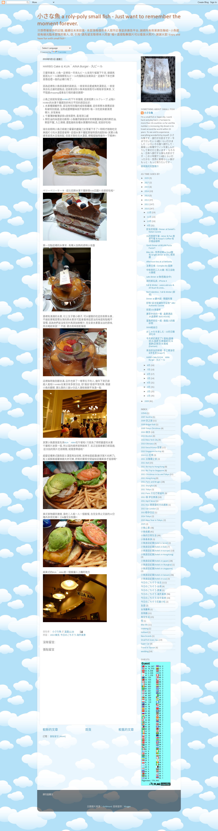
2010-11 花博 (147, 455)
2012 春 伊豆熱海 (149, 497)
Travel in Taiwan (148, 648)
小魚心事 (145, 528)
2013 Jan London (148, 509)
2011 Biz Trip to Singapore (152, 471)
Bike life (144, 625)
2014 (146, 191)
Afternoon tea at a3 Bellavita (159, 262)
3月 (149, 387)
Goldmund (107, 807)
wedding (144, 652)
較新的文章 (50, 730)
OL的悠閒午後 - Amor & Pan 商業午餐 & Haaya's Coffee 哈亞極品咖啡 (160, 238)
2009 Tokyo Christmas (151, 428)
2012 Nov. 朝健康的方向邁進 (154, 505)
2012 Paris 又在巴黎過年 (152, 493)
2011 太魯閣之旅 (149, 459)
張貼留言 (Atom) (58, 737)
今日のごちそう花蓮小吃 (153, 602)
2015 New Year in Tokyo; (152, 520)
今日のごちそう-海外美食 (73, 635)
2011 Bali (145, 463)
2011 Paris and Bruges (151, 482)
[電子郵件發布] (81, 632)
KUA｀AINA (70, 443)
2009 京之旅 (147, 421)
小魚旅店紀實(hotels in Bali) (154, 547)
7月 (149, 370)
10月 (149, 221)
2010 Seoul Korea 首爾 (151, 448)
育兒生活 (145, 617)
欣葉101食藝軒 (153, 310)
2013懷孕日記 (147, 513)
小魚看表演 (146, 539)
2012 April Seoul (148, 501)
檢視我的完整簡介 (150, 166)
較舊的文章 (126, 730)
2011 (146, 204)
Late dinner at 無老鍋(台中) (158, 277)
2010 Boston (146, 436)
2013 (146, 196)
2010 (146, 209)
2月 (149, 392)
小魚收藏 (145, 532)
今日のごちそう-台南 (151, 587)
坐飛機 (144, 613)
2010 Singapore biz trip (151, 451)
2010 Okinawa (147, 444)
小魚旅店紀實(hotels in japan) (155, 561)
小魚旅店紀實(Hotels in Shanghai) (156, 565)
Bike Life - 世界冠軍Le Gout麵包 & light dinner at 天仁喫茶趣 (160, 255)
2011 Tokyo (146, 490)
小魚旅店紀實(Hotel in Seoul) (154, 543)
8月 (149, 365)
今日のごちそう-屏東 (151, 590)
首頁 (88, 730)
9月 (149, 226)
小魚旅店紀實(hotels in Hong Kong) (157, 555)
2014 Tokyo (146, 516)
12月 (149, 213)
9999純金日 (152, 328)
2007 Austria (146, 417)
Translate (62, 52)
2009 (146, 401)
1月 (149, 396)
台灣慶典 (145, 610)
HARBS (65, 99)
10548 (144, 413)
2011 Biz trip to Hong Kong (152, 467)
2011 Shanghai (147, 486)
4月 (149, 383)
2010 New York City (149, 440)
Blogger (127, 807)
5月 (149, 378)
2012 (146, 200)
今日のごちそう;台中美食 (153, 598)
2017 (146, 183)
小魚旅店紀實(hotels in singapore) (157, 569)
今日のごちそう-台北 (151, 583)
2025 (146, 178)
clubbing (144, 629)
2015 (146, 187)
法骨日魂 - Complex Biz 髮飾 (159, 266)
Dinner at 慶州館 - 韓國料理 (159, 299)
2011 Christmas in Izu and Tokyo (155, 474)
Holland (144, 632)
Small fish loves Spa (149, 640)
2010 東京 (55, 635)
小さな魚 (148, 113)
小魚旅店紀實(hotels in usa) (154, 579)
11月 (149, 217)
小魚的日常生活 (149, 536)
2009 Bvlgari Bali (148, 425)
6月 (149, 374)
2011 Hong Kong (148, 478)
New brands (146, 636)
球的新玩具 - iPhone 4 (156, 281)
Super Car (145, 644)
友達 (143, 606)
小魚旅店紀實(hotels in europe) (155, 551)
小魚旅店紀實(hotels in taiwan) (155, 575)
